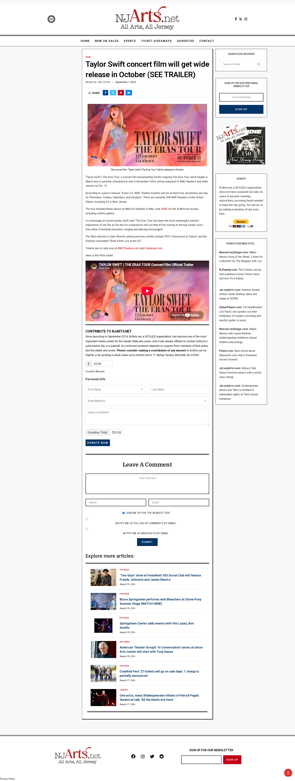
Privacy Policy (7, 778)
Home (85, 41)
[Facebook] (236, 19)
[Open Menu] (51, 19)
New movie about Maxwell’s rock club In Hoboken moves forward (238, 355)
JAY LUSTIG (103, 82)
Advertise (185, 41)
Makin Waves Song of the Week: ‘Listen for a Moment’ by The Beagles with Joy (241, 257)
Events (130, 41)
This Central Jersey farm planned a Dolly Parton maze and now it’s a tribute (240, 274)
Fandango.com (153, 248)
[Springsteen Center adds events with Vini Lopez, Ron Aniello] (103, 625)
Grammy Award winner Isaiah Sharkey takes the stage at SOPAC (239, 294)
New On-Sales (107, 41)
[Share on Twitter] (113, 92)
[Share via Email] (128, 92)
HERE (164, 209)
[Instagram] (245, 19)
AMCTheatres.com (128, 248)
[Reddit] (161, 756)
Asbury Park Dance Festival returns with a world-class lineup (240, 372)
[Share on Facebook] (105, 92)
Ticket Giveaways (156, 41)
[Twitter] (240, 19)
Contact (206, 41)
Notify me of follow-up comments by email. (146, 523)
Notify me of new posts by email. (146, 533)
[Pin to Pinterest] (121, 92)
